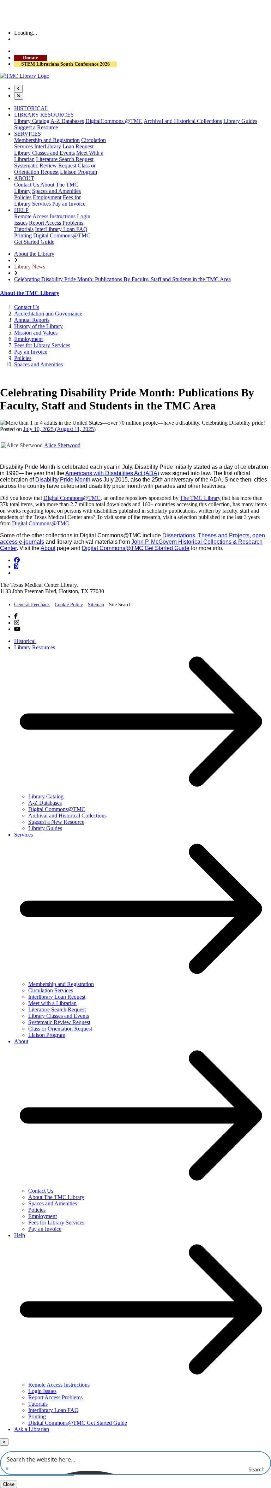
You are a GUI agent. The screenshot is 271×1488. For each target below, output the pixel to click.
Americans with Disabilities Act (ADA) (112, 473)
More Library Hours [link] (34, 39)
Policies (22, 197)
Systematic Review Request (46, 166)
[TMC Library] (24, 76)
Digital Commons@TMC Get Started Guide (135, 548)
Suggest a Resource (36, 127)
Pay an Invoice (68, 204)
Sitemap (96, 604)
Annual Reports (31, 320)
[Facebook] (17, 560)
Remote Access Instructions (45, 216)
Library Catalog (31, 121)
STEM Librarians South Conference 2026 (65, 64)
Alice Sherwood (62, 445)
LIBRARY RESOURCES (44, 115)
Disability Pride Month (62, 480)
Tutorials (24, 229)
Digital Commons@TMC (72, 498)
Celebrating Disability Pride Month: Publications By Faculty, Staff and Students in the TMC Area (122, 279)
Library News (29, 267)
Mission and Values (36, 333)
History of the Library (38, 326)
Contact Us (26, 185)
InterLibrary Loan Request (64, 146)
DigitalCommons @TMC (114, 121)
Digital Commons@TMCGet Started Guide (52, 238)
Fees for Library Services (47, 200)
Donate (30, 57)
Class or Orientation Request (55, 169)
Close (8, 1484)
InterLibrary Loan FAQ (61, 229)
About (48, 548)
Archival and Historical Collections (183, 121)
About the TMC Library (29, 293)
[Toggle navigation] (18, 88)
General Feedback (32, 604)
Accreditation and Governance (48, 314)
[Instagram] (16, 566)
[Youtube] (17, 629)
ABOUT (24, 178)
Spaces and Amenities (56, 191)
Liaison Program (78, 172)
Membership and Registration (47, 140)
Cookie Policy (69, 604)
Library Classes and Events (44, 153)
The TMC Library (200, 498)
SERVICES (27, 134)
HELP (21, 210)
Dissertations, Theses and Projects (205, 535)
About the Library (34, 254)
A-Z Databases (67, 121)
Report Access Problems (56, 223)
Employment (47, 197)
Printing (23, 235)
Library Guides (240, 121)
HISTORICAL (31, 108)
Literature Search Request (65, 159)
